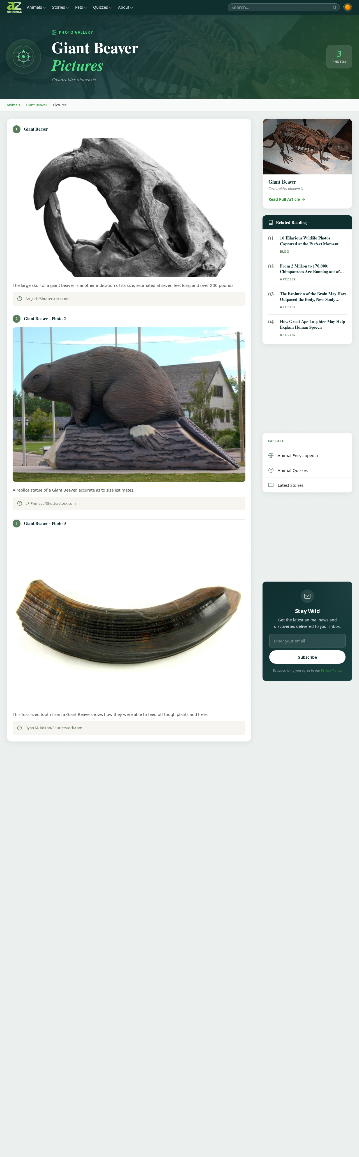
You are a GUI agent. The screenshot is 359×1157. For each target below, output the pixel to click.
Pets (79, 7)
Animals (34, 7)
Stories (58, 7)
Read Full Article (284, 199)
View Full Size (132, 267)
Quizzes (100, 7)
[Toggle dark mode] (347, 7)
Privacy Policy (331, 670)
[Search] (334, 7)
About (123, 7)
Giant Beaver (36, 104)
